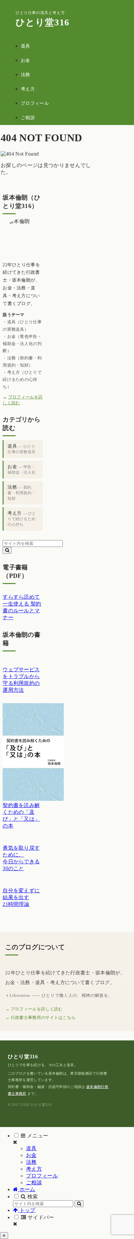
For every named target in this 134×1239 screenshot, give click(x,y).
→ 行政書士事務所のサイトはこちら (40, 1017)
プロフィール (42, 1175)
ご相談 (34, 1182)
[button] (7, 550)
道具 (21, 449)
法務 (21, 493)
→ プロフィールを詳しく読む (33, 1009)
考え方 (21, 519)
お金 (21, 469)
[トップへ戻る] (4, 1235)
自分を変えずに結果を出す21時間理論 (21, 897)
